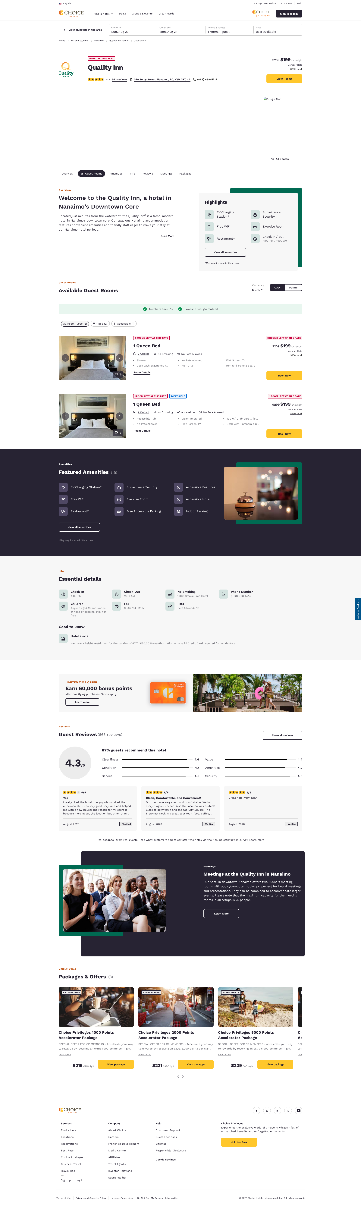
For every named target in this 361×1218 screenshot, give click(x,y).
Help (299, 3)
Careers (113, 1136)
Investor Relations (120, 1170)
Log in (79, 1180)
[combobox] (103, 14)
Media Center (117, 1150)
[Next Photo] (119, 358)
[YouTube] (298, 1110)
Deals (122, 13)
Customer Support (168, 1130)
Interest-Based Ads (122, 1198)
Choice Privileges (72, 1157)
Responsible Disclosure (171, 1150)
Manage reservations (265, 3)
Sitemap (161, 1143)
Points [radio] (293, 287)
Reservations (69, 1143)
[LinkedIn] (277, 1110)
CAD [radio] (277, 287)
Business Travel (71, 1164)
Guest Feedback (166, 1136)
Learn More (256, 839)
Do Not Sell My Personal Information (157, 1198)
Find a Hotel (69, 1130)
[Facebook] (256, 1110)
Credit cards (166, 13)
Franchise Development (123, 1143)
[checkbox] (75, 324)
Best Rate (67, 1150)
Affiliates (114, 1157)
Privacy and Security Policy (91, 1198)
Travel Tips (68, 1170)
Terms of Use (63, 1198)
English (67, 3)
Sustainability (117, 1177)
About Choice (117, 1130)
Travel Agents (117, 1164)
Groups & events (142, 13)
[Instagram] (267, 1110)
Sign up (66, 1180)
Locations (286, 3)
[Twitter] (288, 1110)
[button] (358, 609)
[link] (82, 702)
